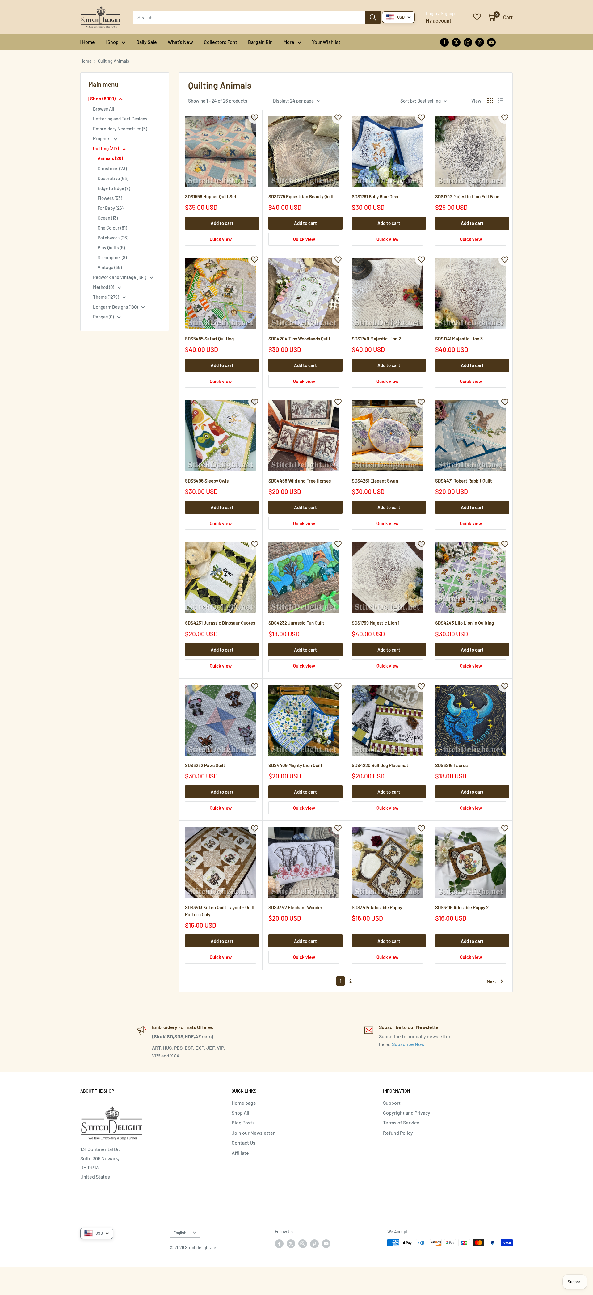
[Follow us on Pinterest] (479, 42)
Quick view (221, 239)
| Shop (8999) (102, 98)
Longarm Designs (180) (116, 307)
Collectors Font (220, 42)
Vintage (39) (110, 267)
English (179, 1232)
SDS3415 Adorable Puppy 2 (462, 907)
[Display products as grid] (490, 100)
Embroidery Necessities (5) (120, 128)
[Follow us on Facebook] (444, 42)
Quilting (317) (106, 148)
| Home (87, 42)
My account (438, 20)
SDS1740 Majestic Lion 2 (376, 338)
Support (392, 1103)
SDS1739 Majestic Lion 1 (375, 623)
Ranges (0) (104, 316)
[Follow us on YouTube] (491, 42)
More (289, 42)
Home (86, 61)
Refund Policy (398, 1133)
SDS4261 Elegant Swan (375, 480)
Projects (102, 138)
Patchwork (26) (113, 237)
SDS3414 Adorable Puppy (377, 907)
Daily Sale (146, 42)
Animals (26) (110, 158)
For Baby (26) (110, 208)
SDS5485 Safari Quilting (209, 338)
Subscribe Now (408, 1044)
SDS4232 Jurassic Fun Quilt (296, 623)
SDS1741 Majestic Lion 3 (459, 338)
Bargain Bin (260, 42)
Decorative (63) (113, 178)
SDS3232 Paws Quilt (205, 765)
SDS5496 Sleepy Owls (207, 480)
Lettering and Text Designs (120, 118)
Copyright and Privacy (406, 1113)
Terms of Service (401, 1122)
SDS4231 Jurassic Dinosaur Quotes (220, 623)
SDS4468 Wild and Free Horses (299, 480)
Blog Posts (243, 1122)
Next (491, 981)
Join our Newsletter (253, 1133)
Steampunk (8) (112, 257)
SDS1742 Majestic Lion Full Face (467, 196)
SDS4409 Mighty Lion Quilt (295, 765)
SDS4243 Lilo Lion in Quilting (464, 623)
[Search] (373, 17)
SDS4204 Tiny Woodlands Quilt (299, 338)
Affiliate (240, 1153)
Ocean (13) (108, 218)
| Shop (112, 42)
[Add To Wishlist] (254, 117)
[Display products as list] (500, 100)
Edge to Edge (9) (114, 188)
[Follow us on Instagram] (468, 42)
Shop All (240, 1113)
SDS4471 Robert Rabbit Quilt (463, 480)
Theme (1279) (106, 297)
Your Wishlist (326, 42)
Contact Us (243, 1142)
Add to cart (222, 223)
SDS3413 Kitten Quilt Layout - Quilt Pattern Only (220, 911)
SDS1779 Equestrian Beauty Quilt (301, 196)
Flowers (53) (110, 198)
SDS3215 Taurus (451, 765)
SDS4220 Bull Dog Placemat (380, 765)
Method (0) (104, 287)
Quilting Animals (113, 61)
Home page (244, 1103)
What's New (180, 42)
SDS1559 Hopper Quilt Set (211, 196)
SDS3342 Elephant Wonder (295, 907)
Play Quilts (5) (111, 247)
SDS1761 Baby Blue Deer (375, 196)
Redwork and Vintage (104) (120, 277)
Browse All (103, 109)
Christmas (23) (112, 168)
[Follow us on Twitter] (456, 42)
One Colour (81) (112, 227)
